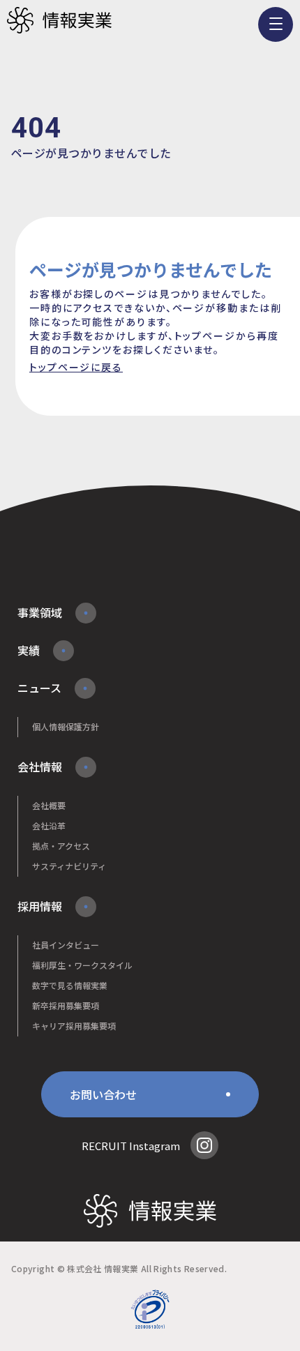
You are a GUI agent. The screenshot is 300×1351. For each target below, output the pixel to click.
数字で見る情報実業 (69, 985)
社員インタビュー (65, 945)
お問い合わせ (103, 1094)
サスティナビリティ (69, 866)
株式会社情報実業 (59, 21)
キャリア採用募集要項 (74, 1026)
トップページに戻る (76, 367)
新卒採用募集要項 (65, 1005)
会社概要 (49, 805)
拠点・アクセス (61, 846)
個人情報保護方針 (65, 726)
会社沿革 (49, 825)
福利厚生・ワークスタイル (82, 965)
